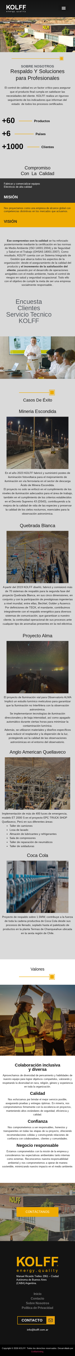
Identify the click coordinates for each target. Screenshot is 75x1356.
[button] (63, 8)
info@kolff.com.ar (37, 1329)
